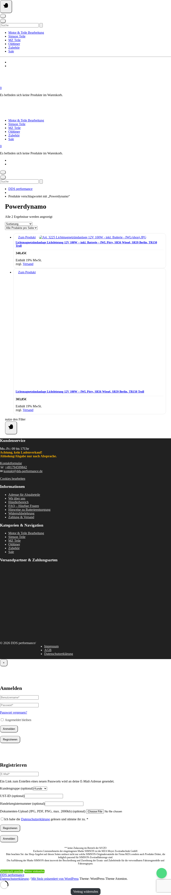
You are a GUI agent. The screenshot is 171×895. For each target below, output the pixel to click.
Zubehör (14, 47)
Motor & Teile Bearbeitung (26, 32)
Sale (11, 51)
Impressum (51, 646)
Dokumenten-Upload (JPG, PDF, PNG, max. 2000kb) (42, 811)
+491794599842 (16, 467)
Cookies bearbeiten (12, 478)
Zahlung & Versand (21, 517)
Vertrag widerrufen (85, 891)
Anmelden (9, 728)
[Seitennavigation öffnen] (6, 6)
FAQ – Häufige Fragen (23, 506)
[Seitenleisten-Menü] (11, 427)
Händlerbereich (18, 502)
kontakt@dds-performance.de (23, 471)
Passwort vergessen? (13, 712)
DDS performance (20, 189)
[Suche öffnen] (3, 21)
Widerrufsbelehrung (21, 513)
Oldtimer (14, 44)
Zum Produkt (27, 237)
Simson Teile (16, 36)
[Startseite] (41, 84)
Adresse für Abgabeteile (24, 494)
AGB (48, 650)
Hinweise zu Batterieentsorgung (29, 509)
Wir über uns (16, 498)
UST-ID (12, 796)
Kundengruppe (16, 788)
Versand (28, 264)
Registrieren (10, 739)
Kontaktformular (11, 463)
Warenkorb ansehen (11, 871)
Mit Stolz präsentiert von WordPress (55, 878)
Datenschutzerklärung (58, 654)
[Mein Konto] (3, 16)
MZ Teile (14, 40)
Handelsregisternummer (22, 803)
